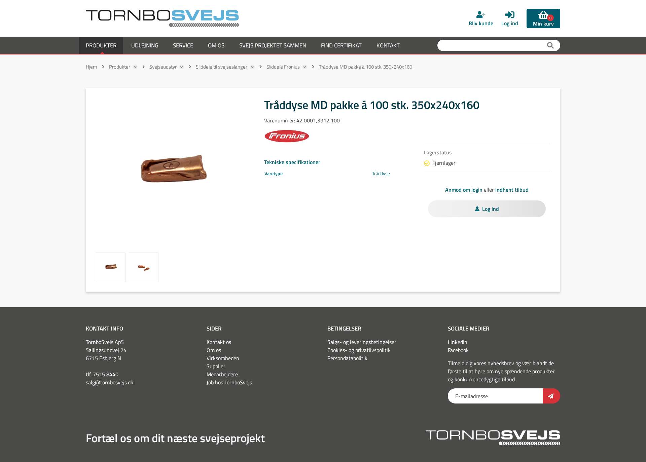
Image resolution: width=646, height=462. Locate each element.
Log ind (490, 209)
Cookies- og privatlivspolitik (359, 350)
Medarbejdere (222, 374)
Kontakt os (219, 342)
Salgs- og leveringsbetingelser (361, 342)
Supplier (216, 366)
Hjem (91, 67)
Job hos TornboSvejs (229, 382)
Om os (214, 350)
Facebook (458, 350)
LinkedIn (457, 342)
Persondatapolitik (347, 358)
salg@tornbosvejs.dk (109, 382)
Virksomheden (223, 358)
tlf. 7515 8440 (102, 374)
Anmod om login (463, 190)
